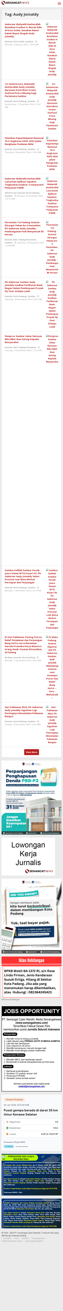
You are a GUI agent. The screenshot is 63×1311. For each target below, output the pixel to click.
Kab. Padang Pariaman (24, 239)
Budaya (8, 657)
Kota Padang (19, 101)
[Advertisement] (31, 1278)
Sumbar (29, 41)
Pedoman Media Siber (12, 1241)
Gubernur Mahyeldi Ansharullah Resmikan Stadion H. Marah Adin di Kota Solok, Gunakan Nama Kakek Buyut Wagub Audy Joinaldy (23, 30)
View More (31, 752)
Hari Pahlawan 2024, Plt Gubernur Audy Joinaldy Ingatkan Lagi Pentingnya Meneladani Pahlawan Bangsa (24, 712)
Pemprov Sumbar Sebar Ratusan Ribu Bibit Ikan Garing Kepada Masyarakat (23, 339)
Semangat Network (34, 1241)
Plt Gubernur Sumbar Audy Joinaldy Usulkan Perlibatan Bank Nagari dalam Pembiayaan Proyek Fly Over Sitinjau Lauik (24, 286)
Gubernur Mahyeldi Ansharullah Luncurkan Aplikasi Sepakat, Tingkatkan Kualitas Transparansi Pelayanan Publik (24, 183)
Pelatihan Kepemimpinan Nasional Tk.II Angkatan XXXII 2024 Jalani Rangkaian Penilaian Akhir (24, 141)
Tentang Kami (38, 1238)
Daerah (8, 41)
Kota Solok (18, 41)
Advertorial (11, 192)
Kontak (25, 1238)
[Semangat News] (15, 2)
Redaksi (7, 1238)
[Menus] (59, 4)
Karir (16, 1238)
